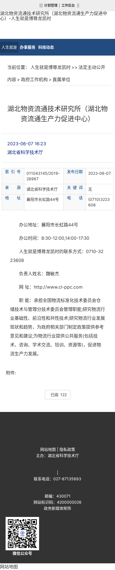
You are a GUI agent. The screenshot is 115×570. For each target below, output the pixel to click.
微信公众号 (22, 553)
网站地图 (48, 449)
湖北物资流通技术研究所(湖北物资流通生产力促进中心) (57, 413)
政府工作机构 (34, 79)
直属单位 (61, 79)
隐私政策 (67, 449)
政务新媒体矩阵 (57, 508)
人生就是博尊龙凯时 (9, 49)
